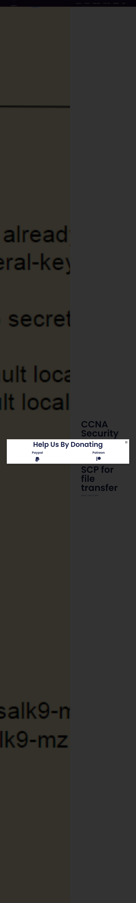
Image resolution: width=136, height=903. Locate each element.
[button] (126, 442)
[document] (68, 451)
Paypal (37, 452)
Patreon (98, 452)
